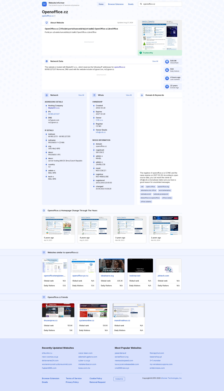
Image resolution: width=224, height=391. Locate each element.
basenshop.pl (156, 357)
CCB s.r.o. (99, 120)
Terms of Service (74, 378)
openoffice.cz (48, 16)
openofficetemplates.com (56, 276)
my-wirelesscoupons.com (161, 364)
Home (101, 4)
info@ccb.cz (101, 132)
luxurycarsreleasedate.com (127, 364)
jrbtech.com (163, 276)
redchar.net (134, 276)
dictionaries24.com (50, 360)
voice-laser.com (85, 353)
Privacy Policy (72, 382)
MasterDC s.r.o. (54, 108)
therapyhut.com (157, 353)
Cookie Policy (96, 378)
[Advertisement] (89, 48)
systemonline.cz (86, 320)
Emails (130, 4)
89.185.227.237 (54, 114)
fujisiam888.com (49, 368)
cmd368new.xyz (122, 368)
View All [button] (155, 61)
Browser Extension (116, 4)
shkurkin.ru (47, 353)
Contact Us (119, 379)
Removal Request (97, 382)
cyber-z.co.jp (84, 360)
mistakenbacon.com (87, 364)
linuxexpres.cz (50, 320)
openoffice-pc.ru (80, 276)
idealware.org (107, 276)
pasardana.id (120, 353)
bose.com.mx (84, 368)
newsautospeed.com (124, 360)
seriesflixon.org (121, 357)
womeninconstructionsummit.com (57, 364)
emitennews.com (157, 368)
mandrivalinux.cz (122, 320)
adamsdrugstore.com (87, 357)
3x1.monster (155, 360)
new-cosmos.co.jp (50, 357)
